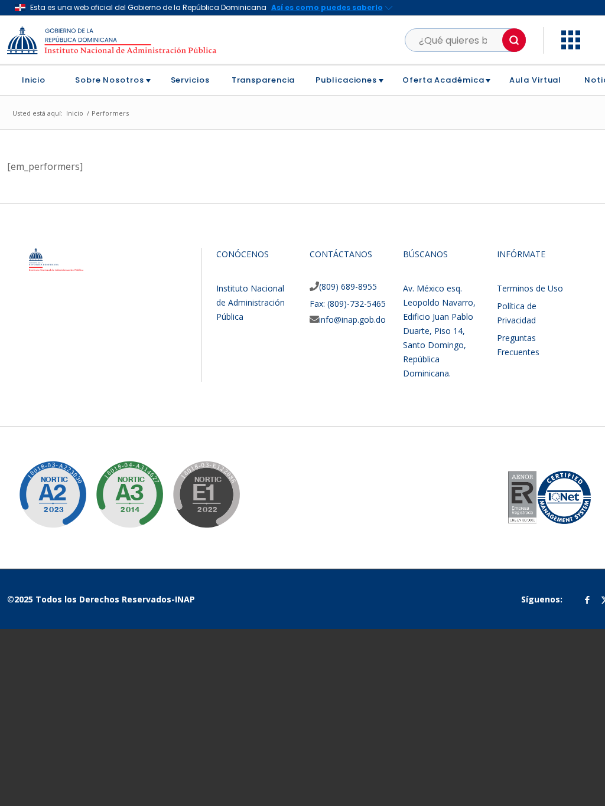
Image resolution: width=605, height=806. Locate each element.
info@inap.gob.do (352, 319)
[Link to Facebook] (587, 599)
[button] (514, 40)
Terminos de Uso (530, 288)
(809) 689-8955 (348, 286)
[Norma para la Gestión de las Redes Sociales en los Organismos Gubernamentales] (197, 485)
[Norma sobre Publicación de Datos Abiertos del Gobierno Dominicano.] (120, 485)
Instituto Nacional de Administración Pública (250, 302)
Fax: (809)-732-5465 (348, 303)
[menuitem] (38, 80)
